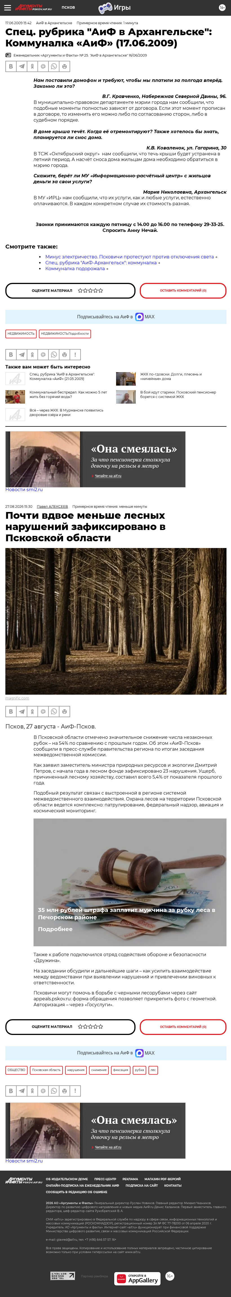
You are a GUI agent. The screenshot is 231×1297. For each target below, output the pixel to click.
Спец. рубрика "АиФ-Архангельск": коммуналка (101, 262)
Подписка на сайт (142, 1186)
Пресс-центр (105, 1179)
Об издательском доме (67, 1179)
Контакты (172, 1186)
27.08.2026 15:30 (18, 506)
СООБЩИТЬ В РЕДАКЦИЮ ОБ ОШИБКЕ (76, 1192)
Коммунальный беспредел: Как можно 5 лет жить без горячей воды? (68, 394)
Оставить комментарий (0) (183, 290)
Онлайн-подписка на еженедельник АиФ (82, 1186)
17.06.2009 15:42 (18, 23)
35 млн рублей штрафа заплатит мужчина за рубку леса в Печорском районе (126, 914)
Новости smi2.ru (24, 489)
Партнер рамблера (94, 1276)
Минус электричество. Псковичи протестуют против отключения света (129, 257)
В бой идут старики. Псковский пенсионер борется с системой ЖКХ (178, 394)
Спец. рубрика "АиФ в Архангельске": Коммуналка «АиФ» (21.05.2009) (62, 376)
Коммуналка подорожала (75, 268)
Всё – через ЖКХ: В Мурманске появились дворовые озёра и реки (66, 412)
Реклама (130, 1179)
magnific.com (17, 698)
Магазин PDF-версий (163, 1179)
